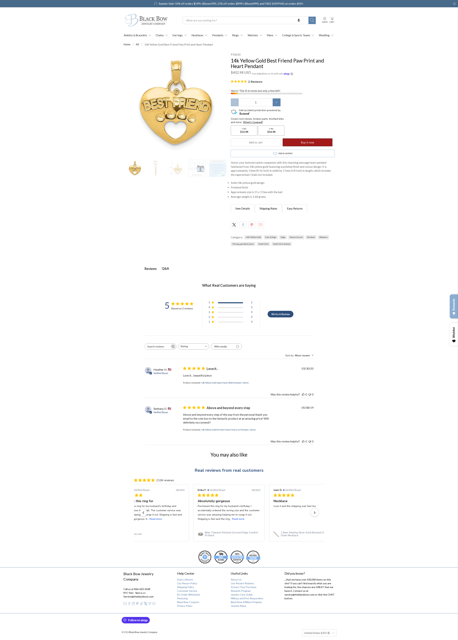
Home (126, 44)
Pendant (311, 237)
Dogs (283, 237)
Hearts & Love (296, 237)
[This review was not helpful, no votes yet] (309, 394)
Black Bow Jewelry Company (143, 632)
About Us (236, 579)
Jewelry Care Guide (242, 594)
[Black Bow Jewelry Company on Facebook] (129, 604)
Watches (253, 35)
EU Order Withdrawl (188, 594)
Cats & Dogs (270, 237)
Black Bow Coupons (188, 602)
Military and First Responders (247, 598)
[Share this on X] (234, 224)
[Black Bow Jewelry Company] (150, 20)
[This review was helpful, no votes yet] (303, 394)
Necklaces (197, 35)
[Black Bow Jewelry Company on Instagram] (133, 604)
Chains (160, 35)
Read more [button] (162, 519)
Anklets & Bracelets (135, 35)
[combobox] (245, 20)
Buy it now (307, 142)
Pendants (217, 35)
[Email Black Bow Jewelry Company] (125, 604)
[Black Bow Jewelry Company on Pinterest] (137, 604)
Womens (323, 237)
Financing (182, 598)
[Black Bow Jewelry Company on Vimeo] (149, 604)
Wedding (324, 35)
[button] (298, 20)
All (137, 44)
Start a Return (185, 579)
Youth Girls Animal (281, 244)
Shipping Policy (185, 587)
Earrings (177, 35)
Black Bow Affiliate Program (246, 602)
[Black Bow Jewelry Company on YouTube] (153, 604)
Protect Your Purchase (243, 587)
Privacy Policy (184, 605)
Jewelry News (238, 605)
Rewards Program (241, 590)
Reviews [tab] (151, 269)
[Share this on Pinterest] (252, 224)
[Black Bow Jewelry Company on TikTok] (141, 604)
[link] (153, 534)
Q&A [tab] (165, 268)
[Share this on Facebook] (243, 224)
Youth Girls (263, 244)
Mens (270, 35)
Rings (235, 35)
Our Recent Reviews (242, 583)
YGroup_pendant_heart (243, 244)
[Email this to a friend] (260, 224)
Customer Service (187, 590)
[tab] (242, 208)
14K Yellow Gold (253, 237)
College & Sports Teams (296, 35)
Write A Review (280, 314)
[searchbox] (157, 346)
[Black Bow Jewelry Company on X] (145, 604)
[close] (454, 4)
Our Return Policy (187, 583)
